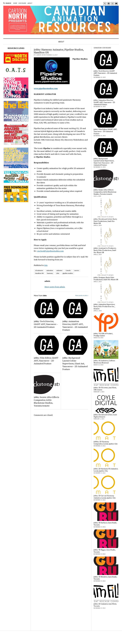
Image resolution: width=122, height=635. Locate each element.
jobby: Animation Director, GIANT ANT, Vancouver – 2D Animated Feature (75, 325)
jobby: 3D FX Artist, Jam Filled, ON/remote (105, 388)
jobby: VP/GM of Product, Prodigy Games (103, 334)
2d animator (39, 270)
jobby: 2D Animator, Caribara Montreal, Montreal (104, 362)
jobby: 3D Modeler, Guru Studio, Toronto (105, 578)
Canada (68, 270)
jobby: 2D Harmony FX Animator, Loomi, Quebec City (106, 470)
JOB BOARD (22, 3)
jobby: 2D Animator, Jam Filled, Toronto (105, 605)
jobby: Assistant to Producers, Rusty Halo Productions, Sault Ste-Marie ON (105, 250)
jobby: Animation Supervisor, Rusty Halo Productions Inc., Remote (104, 306)
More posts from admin (55, 286)
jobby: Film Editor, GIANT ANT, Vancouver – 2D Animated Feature (46, 360)
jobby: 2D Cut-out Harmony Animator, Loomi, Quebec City (105, 497)
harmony (50, 273)
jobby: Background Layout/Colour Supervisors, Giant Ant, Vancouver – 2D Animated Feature (75, 363)
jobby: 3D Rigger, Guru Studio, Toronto (104, 551)
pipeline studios (68, 273)
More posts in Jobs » (81, 295)
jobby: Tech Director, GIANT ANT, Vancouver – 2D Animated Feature (46, 324)
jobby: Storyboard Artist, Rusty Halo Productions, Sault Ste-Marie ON (105, 221)
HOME (15, 3)
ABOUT (30, 3)
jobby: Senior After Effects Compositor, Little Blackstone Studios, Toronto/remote (46, 401)
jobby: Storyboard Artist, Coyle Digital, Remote (105, 416)
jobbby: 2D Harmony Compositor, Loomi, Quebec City (105, 443)
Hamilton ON (39, 273)
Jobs (46, 265)
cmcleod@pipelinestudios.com (50, 251)
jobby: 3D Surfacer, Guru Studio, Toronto (105, 524)
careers (76, 270)
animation (49, 270)
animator (59, 270)
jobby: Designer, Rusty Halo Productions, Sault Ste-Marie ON (106, 278)
